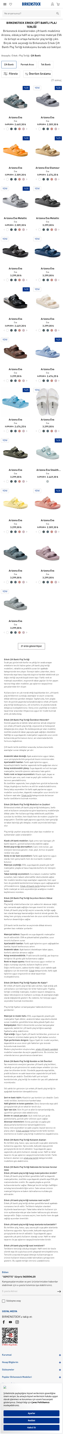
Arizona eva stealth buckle (47, 470)
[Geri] (4, 129)
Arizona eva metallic (15, 218)
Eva (15, 121)
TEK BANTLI (46, 65)
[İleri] (26, 129)
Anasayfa (5, 56)
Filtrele (13, 74)
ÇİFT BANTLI (9, 65)
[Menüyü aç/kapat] (4, 4)
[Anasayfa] (31, 4)
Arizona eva (15, 117)
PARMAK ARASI (27, 65)
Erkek (14, 56)
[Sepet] (58, 4)
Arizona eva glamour (48, 168)
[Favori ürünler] (10, 4)
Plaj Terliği (24, 56)
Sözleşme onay (13, 1301)
